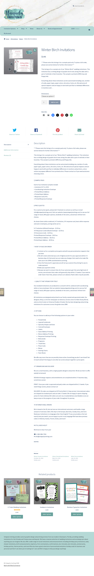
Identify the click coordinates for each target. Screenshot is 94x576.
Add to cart (54, 102)
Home (7, 39)
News (31, 29)
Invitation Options (10, 29)
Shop (22, 29)
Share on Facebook (36, 134)
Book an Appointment (55, 29)
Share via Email (79, 134)
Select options (17, 517)
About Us (39, 29)
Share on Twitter (14, 134)
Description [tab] (7, 144)
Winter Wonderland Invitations (60, 456)
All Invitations (14, 39)
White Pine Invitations (77, 456)
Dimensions (45, 94)
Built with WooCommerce (12, 565)
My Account (7, 33)
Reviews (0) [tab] (7, 155)
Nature (21, 39)
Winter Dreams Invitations (41, 456)
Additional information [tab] (11, 150)
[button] (34, 50)
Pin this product (58, 134)
